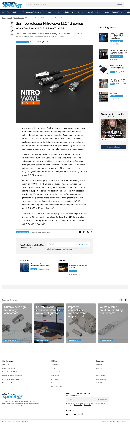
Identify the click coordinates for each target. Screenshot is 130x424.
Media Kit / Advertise (9, 383)
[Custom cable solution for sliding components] (113, 323)
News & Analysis (101, 375)
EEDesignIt (54, 365)
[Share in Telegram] (12, 31)
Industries (99, 368)
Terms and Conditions (22, 421)
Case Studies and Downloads (12, 375)
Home (3, 18)
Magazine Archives (8, 368)
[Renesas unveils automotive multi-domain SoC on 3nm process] (74, 267)
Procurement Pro (56, 383)
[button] (3, 12)
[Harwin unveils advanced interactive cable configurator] (49, 323)
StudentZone (100, 383)
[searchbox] (70, 4)
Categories (100, 361)
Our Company (7, 361)
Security (33, 269)
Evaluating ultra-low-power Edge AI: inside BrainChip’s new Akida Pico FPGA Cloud (117, 36)
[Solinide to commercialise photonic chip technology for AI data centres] (103, 54)
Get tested (113, 93)
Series (97, 372)
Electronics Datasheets (58, 372)
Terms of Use (68, 249)
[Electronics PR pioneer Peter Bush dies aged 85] (103, 83)
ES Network (55, 361)
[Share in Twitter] (12, 27)
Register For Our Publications (11, 379)
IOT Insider (54, 379)
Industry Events (101, 379)
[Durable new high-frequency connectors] (17, 323)
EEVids (53, 368)
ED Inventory (55, 375)
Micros (112, 72)
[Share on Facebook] (12, 23)
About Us (5, 365)
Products (10, 18)
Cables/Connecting (19, 18)
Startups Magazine (57, 386)
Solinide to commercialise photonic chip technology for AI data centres (118, 52)
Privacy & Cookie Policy (8, 421)
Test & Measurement (116, 96)
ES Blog (112, 84)
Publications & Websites (10, 372)
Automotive (73, 271)
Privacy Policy (58, 249)
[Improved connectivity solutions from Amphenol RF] (81, 323)
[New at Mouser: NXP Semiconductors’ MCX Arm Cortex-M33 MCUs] (103, 69)
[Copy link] (12, 34)
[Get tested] (103, 97)
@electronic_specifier (113, 114)
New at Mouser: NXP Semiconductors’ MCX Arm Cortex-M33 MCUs (118, 67)
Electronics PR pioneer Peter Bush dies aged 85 (118, 80)
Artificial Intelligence (116, 41)
